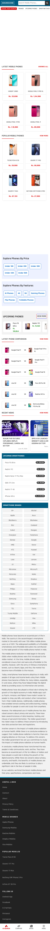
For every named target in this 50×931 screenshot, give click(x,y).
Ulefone (34, 613)
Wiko (34, 623)
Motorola (12, 574)
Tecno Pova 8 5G (9, 857)
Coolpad (34, 525)
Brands (21, 9)
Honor (34, 545)
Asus (34, 515)
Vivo (33, 618)
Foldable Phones (26, 300)
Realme (12, 594)
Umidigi (12, 618)
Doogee (34, 530)
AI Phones (9, 293)
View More (44, 136)
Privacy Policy (7, 804)
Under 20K (22, 266)
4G (19, 293)
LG (12, 564)
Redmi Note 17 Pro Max (24, 476)
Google (34, 540)
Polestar (34, 589)
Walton (12, 623)
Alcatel (33, 510)
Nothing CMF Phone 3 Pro (12, 877)
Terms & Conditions (10, 809)
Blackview (33, 520)
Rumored (33, 594)
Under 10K (9, 266)
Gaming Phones (38, 293)
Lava (12, 559)
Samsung (12, 599)
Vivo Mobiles (7, 844)
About (4, 798)
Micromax (12, 569)
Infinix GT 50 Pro (9, 884)
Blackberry (13, 520)
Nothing (13, 579)
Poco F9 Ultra (24, 462)
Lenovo (34, 559)
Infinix (12, 554)
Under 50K (22, 273)
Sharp (34, 599)
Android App (7, 896)
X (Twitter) (6, 908)
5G (26, 293)
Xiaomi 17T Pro (8, 864)
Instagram (6, 919)
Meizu (34, 564)
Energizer (12, 535)
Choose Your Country (8, 9)
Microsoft (34, 569)
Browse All (43, 67)
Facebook (6, 902)
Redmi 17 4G (24, 489)
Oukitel (33, 584)
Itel (34, 554)
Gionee (12, 540)
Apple (12, 515)
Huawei (34, 550)
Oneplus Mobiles (8, 839)
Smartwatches (44, 9)
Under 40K (9, 273)
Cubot (12, 530)
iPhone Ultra (24, 496)
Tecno (34, 608)
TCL (12, 608)
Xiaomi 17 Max (8, 870)
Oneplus (34, 579)
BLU (12, 525)
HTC (12, 550)
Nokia (34, 574)
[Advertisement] (25, 38)
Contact (5, 793)
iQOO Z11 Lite (24, 483)
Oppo (13, 584)
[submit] (47, 3)
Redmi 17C (24, 469)
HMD (12, 545)
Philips (12, 589)
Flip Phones (10, 300)
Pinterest (6, 913)
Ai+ (12, 510)
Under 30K (35, 266)
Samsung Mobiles (9, 827)
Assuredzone (8, 3)
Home (4, 787)
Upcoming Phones (31, 9)
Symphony (34, 603)
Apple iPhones (8, 822)
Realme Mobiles (8, 833)
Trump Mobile (13, 613)
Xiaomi (12, 628)
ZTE (34, 628)
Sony (12, 603)
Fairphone (34, 535)
